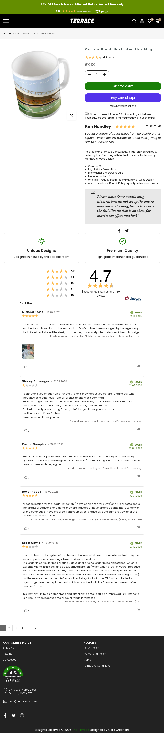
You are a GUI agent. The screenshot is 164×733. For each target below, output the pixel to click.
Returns (7, 653)
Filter (28, 303)
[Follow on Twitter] (13, 715)
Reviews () (99, 57)
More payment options (123, 106)
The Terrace (80, 730)
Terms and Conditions (97, 665)
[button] (82, 11)
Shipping (8, 647)
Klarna (87, 659)
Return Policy (91, 647)
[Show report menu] (138, 367)
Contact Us (9, 659)
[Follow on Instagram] (22, 715)
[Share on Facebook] (119, 230)
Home (7, 33)
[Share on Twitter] (127, 230)
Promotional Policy (95, 653)
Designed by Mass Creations (109, 730)
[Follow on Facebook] (5, 715)
